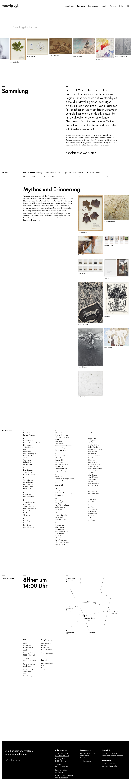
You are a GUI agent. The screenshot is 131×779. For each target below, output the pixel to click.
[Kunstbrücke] (11, 6)
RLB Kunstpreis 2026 (28, 648)
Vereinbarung (27, 675)
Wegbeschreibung (47, 653)
